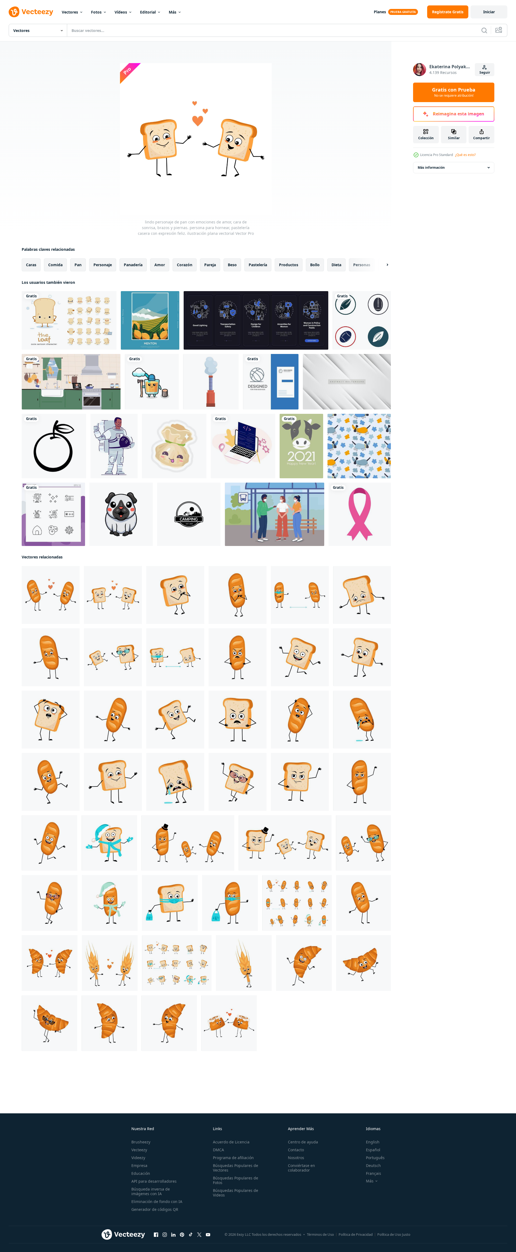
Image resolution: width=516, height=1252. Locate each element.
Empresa (139, 1165)
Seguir (484, 72)
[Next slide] (382, 264)
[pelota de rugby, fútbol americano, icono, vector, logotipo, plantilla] (362, 320)
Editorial (148, 12)
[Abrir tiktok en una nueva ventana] (191, 1235)
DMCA (218, 1149)
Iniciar (489, 11)
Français (373, 1173)
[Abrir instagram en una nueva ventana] (165, 1235)
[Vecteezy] (31, 11)
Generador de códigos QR (154, 1209)
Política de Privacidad (356, 1234)
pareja (210, 264)
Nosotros (296, 1157)
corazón (184, 264)
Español (373, 1149)
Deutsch (373, 1165)
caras (31, 264)
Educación (140, 1173)
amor (159, 264)
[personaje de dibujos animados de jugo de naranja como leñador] (152, 381)
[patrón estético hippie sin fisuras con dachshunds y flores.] (359, 446)
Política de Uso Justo (393, 1234)
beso (232, 264)
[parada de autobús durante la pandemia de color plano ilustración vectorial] (274, 514)
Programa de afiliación (233, 1157)
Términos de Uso (320, 1234)
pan (78, 264)
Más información (431, 167)
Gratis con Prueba (453, 92)
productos (288, 264)
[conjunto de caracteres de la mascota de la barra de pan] (69, 320)
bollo (315, 264)
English (372, 1141)
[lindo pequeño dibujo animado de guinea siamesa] (121, 514)
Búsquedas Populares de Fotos (235, 1180)
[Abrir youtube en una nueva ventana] (208, 1235)
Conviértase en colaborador (301, 1168)
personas (361, 264)
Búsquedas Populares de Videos (235, 1193)
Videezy (138, 1157)
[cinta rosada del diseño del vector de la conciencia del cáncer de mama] (360, 514)
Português (375, 1157)
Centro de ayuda (303, 1141)
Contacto (296, 1149)
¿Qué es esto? (465, 154)
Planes (380, 11)
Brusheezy (140, 1141)
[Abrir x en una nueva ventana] (199, 1235)
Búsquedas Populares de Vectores (235, 1168)
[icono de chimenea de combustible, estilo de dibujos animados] (211, 381)
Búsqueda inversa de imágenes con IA (150, 1191)
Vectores (70, 12)
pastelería (258, 264)
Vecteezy (139, 1149)
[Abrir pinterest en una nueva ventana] (182, 1235)
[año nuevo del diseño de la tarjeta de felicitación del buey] (301, 446)
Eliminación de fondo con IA (156, 1201)
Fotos (96, 12)
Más (172, 12)
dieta (336, 264)
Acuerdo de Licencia (231, 1141)
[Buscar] (484, 30)
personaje (102, 264)
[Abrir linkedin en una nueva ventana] (173, 1235)
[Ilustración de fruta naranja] (54, 446)
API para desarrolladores (154, 1181)
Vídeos (121, 12)
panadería (133, 264)
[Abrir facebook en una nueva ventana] (156, 1235)
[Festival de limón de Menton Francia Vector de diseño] (150, 320)
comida (55, 264)
